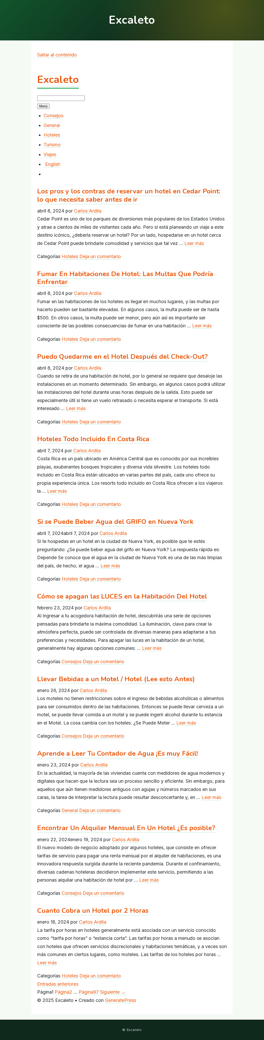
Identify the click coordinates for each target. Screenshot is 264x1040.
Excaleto (58, 80)
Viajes (50, 154)
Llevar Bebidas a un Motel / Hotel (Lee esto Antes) (116, 679)
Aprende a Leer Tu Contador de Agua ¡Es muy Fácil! (117, 753)
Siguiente (113, 992)
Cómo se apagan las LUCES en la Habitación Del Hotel (122, 596)
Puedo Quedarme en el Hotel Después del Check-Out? (122, 356)
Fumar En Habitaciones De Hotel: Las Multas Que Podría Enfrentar (125, 277)
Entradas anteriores (57, 984)
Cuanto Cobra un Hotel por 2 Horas (92, 910)
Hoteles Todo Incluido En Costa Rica (93, 439)
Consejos (53, 115)
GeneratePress (120, 1000)
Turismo (52, 144)
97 (89, 992)
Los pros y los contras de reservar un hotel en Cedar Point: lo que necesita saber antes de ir (128, 195)
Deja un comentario (100, 256)
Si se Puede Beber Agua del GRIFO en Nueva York (115, 521)
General (52, 125)
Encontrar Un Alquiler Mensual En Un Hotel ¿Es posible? (126, 827)
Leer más (194, 243)
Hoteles (52, 135)
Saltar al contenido (57, 54)
